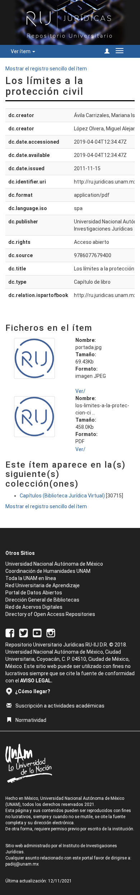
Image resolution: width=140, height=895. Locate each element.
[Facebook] (9, 632)
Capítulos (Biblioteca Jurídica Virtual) (62, 495)
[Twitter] (23, 632)
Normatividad (30, 720)
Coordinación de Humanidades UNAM (47, 571)
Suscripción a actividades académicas (59, 706)
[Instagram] (50, 632)
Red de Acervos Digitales (33, 607)
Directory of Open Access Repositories (50, 614)
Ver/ (80, 391)
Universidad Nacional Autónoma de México (54, 564)
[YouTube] (37, 632)
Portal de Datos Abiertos (33, 592)
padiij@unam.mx (22, 864)
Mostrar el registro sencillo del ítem (46, 68)
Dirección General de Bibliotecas (42, 600)
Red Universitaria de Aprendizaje (42, 585)
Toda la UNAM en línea (30, 578)
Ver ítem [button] (21, 51)
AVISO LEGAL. (36, 680)
